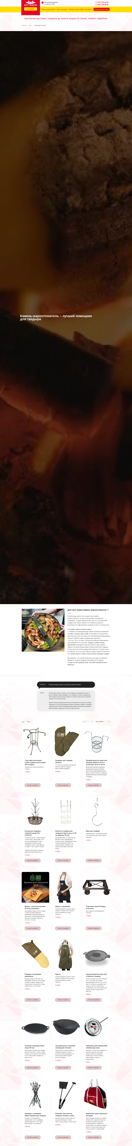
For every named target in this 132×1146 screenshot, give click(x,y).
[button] (102, 9)
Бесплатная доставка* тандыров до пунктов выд (49, 18)
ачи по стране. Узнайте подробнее (90, 18)
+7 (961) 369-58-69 (101, 4)
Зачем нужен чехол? (40, 25)
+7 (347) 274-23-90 (101, 2)
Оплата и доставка (76, 9)
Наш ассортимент (49, 9)
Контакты (88, 9)
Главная (24, 25)
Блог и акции (62, 9)
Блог (30, 25)
